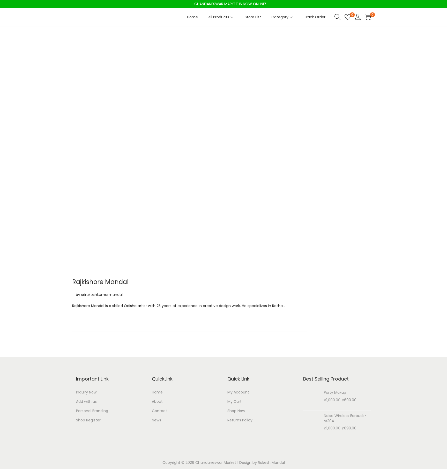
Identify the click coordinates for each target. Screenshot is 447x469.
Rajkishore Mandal (100, 282)
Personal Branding (92, 410)
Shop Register (88, 420)
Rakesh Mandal (271, 462)
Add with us (86, 401)
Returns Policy (239, 420)
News (156, 420)
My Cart (234, 401)
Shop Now (236, 410)
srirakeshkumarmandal (102, 294)
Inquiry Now (86, 392)
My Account (238, 392)
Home (157, 392)
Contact (159, 410)
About (157, 401)
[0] (348, 17)
